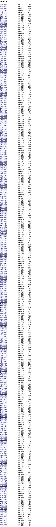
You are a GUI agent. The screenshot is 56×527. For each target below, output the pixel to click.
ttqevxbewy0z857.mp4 (3, 419)
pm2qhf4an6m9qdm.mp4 (3, 357)
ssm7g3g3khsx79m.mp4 (3, 396)
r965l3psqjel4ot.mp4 (3, 375)
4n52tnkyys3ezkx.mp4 (3, 73)
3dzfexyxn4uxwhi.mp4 (3, 53)
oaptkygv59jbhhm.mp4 (3, 335)
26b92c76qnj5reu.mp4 (3, 36)
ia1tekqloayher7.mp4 (3, 258)
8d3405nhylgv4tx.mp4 (3, 128)
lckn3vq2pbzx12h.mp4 (3, 304)
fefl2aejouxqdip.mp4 (3, 209)
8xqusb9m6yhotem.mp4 (3, 134)
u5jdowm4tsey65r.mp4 (3, 424)
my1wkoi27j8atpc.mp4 (3, 319)
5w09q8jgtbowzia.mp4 (3, 91)
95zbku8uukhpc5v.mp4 (3, 138)
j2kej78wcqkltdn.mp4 (3, 266)
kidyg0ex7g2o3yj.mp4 (3, 289)
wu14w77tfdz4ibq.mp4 (3, 468)
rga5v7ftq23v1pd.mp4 (3, 377)
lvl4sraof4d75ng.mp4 (3, 309)
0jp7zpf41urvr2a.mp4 (3, 10)
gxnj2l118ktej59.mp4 (3, 236)
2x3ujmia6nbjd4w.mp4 (3, 46)
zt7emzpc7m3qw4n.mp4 (3, 523)
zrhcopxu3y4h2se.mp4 (3, 522)
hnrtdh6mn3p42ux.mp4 (3, 249)
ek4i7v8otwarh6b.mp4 (3, 198)
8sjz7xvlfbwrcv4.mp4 (3, 133)
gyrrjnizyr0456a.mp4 (3, 237)
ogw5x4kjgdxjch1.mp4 (3, 338)
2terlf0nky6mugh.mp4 (3, 45)
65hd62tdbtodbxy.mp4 (3, 96)
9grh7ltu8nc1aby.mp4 (3, 141)
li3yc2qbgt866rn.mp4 (3, 305)
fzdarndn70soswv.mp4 (3, 217)
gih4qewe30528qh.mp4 (3, 227)
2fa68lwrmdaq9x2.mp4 (3, 41)
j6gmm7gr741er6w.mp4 (3, 267)
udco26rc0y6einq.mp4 (3, 427)
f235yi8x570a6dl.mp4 (3, 206)
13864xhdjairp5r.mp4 (3, 17)
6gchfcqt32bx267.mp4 (3, 101)
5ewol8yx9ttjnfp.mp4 (3, 83)
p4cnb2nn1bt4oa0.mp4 (3, 352)
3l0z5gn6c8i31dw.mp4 (3, 56)
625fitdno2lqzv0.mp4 (3, 93)
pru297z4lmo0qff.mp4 (3, 359)
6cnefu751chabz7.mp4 (3, 100)
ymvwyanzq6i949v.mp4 (3, 501)
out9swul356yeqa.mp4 (3, 348)
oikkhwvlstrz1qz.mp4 (3, 339)
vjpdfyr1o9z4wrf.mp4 (3, 445)
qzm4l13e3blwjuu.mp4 (3, 370)
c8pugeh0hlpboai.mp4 (3, 167)
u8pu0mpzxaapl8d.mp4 (3, 425)
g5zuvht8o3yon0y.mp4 (3, 221)
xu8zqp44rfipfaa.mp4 (3, 488)
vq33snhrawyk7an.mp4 (3, 449)
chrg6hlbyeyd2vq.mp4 (3, 171)
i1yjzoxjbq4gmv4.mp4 (3, 255)
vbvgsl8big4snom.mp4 (3, 444)
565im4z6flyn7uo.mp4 (3, 79)
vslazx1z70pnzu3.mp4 (3, 451)
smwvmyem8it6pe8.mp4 (3, 395)
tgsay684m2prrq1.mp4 (3, 413)
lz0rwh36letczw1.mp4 (3, 310)
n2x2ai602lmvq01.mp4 (3, 321)
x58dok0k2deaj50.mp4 (3, 476)
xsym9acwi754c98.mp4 (3, 487)
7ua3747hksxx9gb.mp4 (3, 121)
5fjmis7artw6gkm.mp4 (3, 84)
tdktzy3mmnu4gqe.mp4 (3, 411)
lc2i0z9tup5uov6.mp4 (3, 303)
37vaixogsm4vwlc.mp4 (3, 51)
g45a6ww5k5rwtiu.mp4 (3, 219)
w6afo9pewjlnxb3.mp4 (3, 453)
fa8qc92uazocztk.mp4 (3, 207)
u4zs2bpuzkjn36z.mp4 (3, 423)
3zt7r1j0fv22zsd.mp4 (3, 64)
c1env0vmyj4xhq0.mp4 (3, 162)
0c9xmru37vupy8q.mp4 (3, 9)
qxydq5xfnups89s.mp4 (3, 368)
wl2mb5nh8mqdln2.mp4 (3, 462)
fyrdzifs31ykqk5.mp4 (3, 216)
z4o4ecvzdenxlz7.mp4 (3, 511)
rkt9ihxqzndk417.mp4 (3, 380)
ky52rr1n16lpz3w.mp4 (3, 302)
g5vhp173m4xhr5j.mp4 (3, 220)
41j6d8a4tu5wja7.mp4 (3, 66)
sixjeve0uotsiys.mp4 (3, 392)
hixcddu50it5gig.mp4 (3, 247)
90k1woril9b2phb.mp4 (3, 136)
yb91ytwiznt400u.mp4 (3, 495)
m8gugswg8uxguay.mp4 (3, 313)
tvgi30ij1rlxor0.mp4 (3, 420)
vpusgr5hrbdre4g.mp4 (3, 448)
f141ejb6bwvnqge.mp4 (3, 204)
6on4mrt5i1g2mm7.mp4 (3, 105)
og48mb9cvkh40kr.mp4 (3, 337)
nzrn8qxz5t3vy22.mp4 (3, 331)
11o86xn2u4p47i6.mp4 (3, 16)
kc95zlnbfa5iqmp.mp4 (3, 285)
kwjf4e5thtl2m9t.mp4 (3, 299)
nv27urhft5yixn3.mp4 (3, 329)
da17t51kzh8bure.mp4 (3, 182)
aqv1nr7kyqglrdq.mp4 (3, 150)
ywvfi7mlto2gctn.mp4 (3, 508)
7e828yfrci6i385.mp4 (3, 116)
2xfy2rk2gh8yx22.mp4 (3, 47)
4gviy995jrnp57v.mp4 (3, 71)
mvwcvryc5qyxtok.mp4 (3, 318)
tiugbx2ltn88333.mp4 (3, 414)
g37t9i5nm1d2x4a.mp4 (3, 218)
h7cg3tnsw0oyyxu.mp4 (3, 241)
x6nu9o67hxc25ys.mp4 (3, 478)
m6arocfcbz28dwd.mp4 (3, 312)
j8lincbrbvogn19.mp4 (3, 268)
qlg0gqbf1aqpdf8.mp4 (3, 364)
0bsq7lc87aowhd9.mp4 (3, 8)
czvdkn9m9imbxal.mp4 (3, 177)
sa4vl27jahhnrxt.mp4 (3, 388)
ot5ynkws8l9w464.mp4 (3, 346)
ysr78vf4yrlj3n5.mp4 (3, 504)
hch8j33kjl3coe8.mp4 (3, 245)
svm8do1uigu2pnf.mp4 (3, 401)
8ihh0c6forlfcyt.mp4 (3, 130)
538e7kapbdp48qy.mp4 (3, 78)
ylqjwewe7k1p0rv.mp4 (3, 500)
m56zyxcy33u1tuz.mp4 (3, 311)
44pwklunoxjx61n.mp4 (3, 67)
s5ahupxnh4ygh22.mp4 (3, 384)
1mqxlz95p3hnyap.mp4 (3, 28)
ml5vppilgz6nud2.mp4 (3, 316)
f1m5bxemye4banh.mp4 (3, 205)
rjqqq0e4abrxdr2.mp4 (3, 379)
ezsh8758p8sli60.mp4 (3, 203)
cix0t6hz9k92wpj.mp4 (3, 172)
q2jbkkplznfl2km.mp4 (3, 360)
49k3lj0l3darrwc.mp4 (3, 69)
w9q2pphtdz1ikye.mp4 (3, 455)
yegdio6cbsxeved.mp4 (3, 496)
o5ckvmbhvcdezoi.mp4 (3, 333)
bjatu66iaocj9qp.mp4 (3, 157)
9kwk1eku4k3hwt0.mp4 (3, 142)
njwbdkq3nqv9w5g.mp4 (3, 326)
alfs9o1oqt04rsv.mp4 (3, 147)
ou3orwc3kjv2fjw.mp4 (3, 347)
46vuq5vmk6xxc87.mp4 (3, 68)
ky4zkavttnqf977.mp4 (3, 301)
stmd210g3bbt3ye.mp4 (3, 398)
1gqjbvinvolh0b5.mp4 (3, 24)
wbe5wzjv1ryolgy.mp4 (3, 457)
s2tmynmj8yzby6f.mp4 (3, 383)
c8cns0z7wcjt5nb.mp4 (3, 166)
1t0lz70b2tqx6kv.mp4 (3, 32)
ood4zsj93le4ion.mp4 (3, 343)
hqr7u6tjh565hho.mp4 (3, 251)
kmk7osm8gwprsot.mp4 (3, 293)
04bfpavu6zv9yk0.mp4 (3, 4)
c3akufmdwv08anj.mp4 (3, 164)
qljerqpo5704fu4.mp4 (3, 365)
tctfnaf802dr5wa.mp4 (3, 410)
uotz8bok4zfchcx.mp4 (3, 435)
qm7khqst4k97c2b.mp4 (3, 366)
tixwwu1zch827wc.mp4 (3, 415)
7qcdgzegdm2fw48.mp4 (3, 120)
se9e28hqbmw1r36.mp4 (3, 389)
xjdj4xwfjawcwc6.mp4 (3, 482)
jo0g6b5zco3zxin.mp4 (3, 276)
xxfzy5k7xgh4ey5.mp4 (3, 489)
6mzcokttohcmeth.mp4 (3, 104)
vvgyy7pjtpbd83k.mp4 (3, 452)
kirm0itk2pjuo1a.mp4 (3, 290)
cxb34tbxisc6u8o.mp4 (3, 176)
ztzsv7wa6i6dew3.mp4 (3, 524)
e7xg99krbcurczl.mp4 (3, 193)
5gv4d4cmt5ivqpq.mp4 (3, 86)
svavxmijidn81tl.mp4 (3, 400)
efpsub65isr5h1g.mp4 (3, 196)
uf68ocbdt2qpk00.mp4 (3, 429)
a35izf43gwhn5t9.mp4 (3, 143)
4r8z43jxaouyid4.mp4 (3, 75)
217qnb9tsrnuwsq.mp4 (3, 33)
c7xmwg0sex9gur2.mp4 (3, 165)
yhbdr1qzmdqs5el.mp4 (3, 498)
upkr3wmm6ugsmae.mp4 (3, 436)
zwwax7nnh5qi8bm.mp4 (3, 525)
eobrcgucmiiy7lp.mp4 (3, 200)
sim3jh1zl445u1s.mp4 (3, 391)
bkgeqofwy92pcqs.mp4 (3, 158)
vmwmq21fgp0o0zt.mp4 (3, 447)
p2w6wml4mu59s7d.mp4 (3, 351)
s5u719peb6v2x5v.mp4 (3, 385)
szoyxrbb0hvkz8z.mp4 (3, 403)
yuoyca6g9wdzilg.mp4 (3, 506)
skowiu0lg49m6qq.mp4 (3, 393)
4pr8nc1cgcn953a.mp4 (3, 74)
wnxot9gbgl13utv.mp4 (3, 464)
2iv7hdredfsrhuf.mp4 (3, 43)
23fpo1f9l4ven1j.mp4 (3, 34)
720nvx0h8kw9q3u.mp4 (3, 109)
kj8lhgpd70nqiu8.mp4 (3, 291)
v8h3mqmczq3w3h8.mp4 (3, 443)
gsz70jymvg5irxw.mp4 (3, 232)
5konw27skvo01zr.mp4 (3, 89)
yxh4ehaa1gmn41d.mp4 (3, 509)
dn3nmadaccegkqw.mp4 (3, 188)
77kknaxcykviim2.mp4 (3, 111)
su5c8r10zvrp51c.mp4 (3, 399)
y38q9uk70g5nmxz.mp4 (3, 492)
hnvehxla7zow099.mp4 (3, 250)
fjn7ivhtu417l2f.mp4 (3, 211)
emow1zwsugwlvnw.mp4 (3, 199)
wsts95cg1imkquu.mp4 (3, 467)
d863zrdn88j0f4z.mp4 (3, 180)
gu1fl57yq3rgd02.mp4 (3, 233)
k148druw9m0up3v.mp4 (3, 282)
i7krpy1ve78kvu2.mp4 (3, 257)
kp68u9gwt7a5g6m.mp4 (3, 297)
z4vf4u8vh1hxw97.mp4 (3, 512)
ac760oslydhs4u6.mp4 (3, 146)
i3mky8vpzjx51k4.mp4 (3, 256)
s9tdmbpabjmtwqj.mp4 (3, 387)
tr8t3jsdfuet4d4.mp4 (3, 418)
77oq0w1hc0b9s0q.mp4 (3, 112)
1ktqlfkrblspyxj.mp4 (3, 27)
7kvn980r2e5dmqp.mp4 (3, 117)
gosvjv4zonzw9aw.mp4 (3, 231)
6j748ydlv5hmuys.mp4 (3, 102)
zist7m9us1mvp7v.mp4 (3, 517)
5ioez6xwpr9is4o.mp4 (3, 87)
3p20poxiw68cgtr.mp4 (3, 59)
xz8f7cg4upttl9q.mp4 (3, 490)
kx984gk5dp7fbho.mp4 (3, 300)
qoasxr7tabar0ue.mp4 (3, 367)
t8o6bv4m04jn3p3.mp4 (3, 407)
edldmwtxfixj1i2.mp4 (3, 195)
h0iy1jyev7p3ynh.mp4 (3, 239)
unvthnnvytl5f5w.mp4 (3, 434)
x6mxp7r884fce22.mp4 (3, 477)
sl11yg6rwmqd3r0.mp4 (3, 394)
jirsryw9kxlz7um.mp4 (3, 274)
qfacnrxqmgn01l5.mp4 (3, 363)
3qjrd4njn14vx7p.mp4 (3, 61)
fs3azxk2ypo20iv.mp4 (3, 213)
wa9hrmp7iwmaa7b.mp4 (3, 456)
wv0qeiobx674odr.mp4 (3, 469)
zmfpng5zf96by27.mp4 (3, 520)
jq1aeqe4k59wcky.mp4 (3, 277)
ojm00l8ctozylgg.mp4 (3, 340)
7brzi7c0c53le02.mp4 (3, 114)
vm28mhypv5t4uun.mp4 (3, 446)
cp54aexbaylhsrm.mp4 (3, 174)
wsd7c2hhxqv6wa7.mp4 (3, 466)
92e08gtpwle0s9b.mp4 (3, 137)
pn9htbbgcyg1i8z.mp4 (3, 358)
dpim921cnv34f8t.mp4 (3, 190)
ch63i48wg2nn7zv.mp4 (3, 170)
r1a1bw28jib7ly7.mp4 (3, 372)
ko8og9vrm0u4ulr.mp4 (3, 295)
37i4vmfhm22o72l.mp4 (3, 50)
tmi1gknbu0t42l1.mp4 (3, 417)
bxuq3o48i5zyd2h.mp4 (3, 161)
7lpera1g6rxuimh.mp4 (3, 118)
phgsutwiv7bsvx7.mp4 (3, 355)
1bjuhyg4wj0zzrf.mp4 (3, 21)
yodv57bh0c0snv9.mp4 (3, 502)
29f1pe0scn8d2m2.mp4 (3, 37)
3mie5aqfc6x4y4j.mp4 (3, 57)
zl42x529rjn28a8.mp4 (3, 519)
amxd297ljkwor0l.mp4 (3, 148)
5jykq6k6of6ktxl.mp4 (3, 88)
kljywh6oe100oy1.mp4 (3, 292)
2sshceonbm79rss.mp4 (3, 44)
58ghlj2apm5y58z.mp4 (3, 80)
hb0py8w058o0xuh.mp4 (3, 243)
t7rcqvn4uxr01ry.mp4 (3, 406)
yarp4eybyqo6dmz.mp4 (3, 494)
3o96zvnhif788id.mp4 (3, 58)
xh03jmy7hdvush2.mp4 (3, 481)
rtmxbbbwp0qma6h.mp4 (3, 382)
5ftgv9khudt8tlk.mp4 (3, 85)
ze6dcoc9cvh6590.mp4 (3, 516)
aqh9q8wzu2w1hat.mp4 (3, 149)
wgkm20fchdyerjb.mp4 (3, 459)
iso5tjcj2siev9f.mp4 (3, 265)
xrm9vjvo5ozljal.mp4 (3, 486)
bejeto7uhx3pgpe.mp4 (3, 156)
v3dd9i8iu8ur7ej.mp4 (3, 441)
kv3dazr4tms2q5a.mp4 (3, 298)
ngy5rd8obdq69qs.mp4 (3, 325)
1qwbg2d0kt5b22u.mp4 (3, 30)
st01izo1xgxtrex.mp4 (3, 397)
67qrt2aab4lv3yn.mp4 (3, 97)
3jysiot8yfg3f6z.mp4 (3, 55)
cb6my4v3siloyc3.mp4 (3, 169)
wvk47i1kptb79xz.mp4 (3, 470)
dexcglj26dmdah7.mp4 (3, 184)
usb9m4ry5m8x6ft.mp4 (3, 437)
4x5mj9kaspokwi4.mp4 (3, 77)
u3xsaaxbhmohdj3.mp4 (3, 422)
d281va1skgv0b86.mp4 (3, 178)
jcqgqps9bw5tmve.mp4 (3, 271)
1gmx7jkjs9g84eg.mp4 (3, 23)
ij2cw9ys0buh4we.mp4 (3, 263)
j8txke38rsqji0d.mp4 (3, 269)
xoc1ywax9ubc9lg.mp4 (3, 483)
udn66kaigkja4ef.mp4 (3, 428)
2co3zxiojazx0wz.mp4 (3, 39)
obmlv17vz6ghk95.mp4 (3, 336)
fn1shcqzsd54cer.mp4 (3, 212)
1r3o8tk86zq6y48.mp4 (3, 31)
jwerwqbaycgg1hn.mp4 (3, 280)
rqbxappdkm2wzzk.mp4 (3, 381)
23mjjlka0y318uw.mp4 (3, 35)
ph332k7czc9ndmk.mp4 (3, 354)
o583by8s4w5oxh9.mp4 (3, 332)
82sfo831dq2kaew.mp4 (3, 123)
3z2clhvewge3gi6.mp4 (3, 63)
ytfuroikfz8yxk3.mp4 (3, 505)
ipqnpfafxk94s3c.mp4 (3, 264)
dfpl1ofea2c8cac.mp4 (3, 185)
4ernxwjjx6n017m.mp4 (3, 70)
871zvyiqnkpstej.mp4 (3, 124)
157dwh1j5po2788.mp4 (3, 18)
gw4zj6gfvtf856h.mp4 (3, 235)
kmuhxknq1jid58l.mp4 (3, 294)
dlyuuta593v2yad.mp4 (3, 187)
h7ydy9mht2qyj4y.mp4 (3, 242)
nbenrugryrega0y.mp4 (3, 322)
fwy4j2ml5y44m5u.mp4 (3, 215)
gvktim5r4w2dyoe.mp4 (3, 234)
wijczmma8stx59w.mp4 (3, 460)
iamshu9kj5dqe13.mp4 (3, 259)
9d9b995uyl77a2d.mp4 (3, 140)
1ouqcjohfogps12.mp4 (3, 29)
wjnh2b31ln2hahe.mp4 (3, 461)
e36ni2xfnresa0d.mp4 (3, 192)
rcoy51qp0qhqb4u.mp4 (3, 376)
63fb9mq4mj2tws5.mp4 (3, 94)
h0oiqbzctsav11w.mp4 (3, 240)
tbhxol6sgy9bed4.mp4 (3, 409)
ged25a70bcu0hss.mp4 (3, 225)
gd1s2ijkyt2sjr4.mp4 (3, 224)
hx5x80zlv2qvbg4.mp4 (3, 254)
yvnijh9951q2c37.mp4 (3, 507)
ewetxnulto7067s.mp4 (3, 202)
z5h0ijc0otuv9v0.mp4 (3, 513)
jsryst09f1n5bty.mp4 (3, 278)
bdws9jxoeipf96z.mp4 (3, 155)
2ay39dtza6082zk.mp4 (3, 38)
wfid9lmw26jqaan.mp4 (3, 458)
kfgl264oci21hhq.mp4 (3, 288)
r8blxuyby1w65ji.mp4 (3, 374)
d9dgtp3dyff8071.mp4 (3, 181)
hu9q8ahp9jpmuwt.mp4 (3, 253)
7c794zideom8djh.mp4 (3, 115)
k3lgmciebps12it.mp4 (3, 283)
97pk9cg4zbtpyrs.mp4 (3, 139)
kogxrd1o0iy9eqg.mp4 (3, 296)
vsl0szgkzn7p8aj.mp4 (3, 450)
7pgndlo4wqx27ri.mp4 (3, 119)
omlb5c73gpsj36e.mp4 (3, 341)
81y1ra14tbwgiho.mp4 (3, 122)
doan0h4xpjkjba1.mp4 (3, 189)
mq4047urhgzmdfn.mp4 (3, 317)
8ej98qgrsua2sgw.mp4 (3, 129)
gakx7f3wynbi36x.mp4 (3, 223)
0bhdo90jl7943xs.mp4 (3, 7)
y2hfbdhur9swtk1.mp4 (3, 491)
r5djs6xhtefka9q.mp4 (3, 373)
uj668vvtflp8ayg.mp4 (3, 432)
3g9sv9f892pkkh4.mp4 (3, 54)
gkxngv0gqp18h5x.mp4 (3, 228)
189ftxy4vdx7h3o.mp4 (3, 20)
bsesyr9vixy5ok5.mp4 (3, 160)
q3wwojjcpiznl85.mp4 (3, 361)
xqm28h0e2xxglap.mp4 (3, 485)
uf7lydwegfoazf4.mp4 (3, 430)
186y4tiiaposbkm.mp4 (3, 19)
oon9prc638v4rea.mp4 (3, 344)
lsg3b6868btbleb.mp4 (3, 307)
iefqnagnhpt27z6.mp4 (3, 260)
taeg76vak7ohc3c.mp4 (3, 408)
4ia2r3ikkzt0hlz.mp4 (3, 72)
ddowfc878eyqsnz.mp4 (3, 183)
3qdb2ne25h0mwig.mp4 (3, 60)
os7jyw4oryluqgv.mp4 (3, 345)
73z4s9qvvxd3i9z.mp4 (3, 110)
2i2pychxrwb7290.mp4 (3, 42)
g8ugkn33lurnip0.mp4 (3, 222)
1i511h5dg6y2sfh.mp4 (3, 26)
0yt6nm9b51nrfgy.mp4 (3, 15)
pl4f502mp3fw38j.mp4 (3, 356)
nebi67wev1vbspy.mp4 (3, 323)
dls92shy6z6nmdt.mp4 (3, 186)
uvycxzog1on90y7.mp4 (3, 440)
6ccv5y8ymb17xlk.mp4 (3, 99)
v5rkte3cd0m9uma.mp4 (3, 442)
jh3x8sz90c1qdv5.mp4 (3, 273)
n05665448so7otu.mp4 (3, 320)
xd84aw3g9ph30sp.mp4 (3, 480)
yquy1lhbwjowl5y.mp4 (3, 503)
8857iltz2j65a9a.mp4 (3, 125)
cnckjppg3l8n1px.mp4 (3, 173)
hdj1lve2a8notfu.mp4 (3, 246)
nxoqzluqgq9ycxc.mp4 (3, 330)
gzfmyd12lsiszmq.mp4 (3, 238)
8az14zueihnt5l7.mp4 (3, 127)
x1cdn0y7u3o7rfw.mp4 (3, 473)
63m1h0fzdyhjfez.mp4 (3, 95)
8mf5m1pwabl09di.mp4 (3, 131)
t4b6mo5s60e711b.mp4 (3, 404)
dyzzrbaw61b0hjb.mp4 (3, 191)
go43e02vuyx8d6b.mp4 (3, 230)
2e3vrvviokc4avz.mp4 (3, 40)
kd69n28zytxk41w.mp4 (3, 286)
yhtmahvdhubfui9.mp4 (3, 499)
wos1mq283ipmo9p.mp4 (3, 465)
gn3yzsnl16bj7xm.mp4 (3, 229)
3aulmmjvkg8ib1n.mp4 (3, 52)
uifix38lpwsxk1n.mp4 (3, 431)
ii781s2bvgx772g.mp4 (3, 262)
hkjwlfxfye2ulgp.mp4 (3, 248)
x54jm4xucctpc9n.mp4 (3, 475)
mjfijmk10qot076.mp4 (3, 315)
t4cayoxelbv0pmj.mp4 (3, 405)
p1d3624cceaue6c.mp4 (3, 350)
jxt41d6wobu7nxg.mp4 (3, 281)
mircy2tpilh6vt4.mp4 (3, 314)
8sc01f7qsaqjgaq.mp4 (3, 132)
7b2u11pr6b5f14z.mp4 (3, 113)
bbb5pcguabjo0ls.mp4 (3, 154)
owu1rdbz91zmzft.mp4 (3, 349)
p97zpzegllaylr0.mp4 (3, 353)
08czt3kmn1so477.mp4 (3, 6)
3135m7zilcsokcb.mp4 (3, 49)
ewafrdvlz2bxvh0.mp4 (3, 201)
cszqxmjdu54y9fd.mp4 (3, 175)
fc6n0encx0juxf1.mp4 (3, 208)
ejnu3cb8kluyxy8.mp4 (3, 197)
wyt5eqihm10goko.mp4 (3, 472)
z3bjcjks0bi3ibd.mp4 (3, 510)
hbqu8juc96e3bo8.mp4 (3, 244)
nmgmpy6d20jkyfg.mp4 (3, 327)
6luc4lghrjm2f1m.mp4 (3, 103)
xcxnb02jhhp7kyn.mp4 (3, 479)
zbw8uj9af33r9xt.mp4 (3, 514)
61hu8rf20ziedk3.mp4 (3, 92)
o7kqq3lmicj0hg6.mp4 (3, 334)
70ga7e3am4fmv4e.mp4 (3, 107)
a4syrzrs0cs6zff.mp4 (3, 144)
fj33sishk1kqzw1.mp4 (3, 210)
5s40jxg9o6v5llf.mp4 (3, 90)
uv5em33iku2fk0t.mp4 (3, 439)
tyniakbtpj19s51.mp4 (3, 421)
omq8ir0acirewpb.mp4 (3, 342)
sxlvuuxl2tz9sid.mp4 (3, 402)
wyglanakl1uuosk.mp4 (3, 471)
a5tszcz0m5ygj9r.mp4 (3, 145)
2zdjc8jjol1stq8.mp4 (3, 48)
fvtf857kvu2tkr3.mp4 (3, 214)
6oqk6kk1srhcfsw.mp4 (3, 106)
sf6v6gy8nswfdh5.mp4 (3, 390)
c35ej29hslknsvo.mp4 (3, 163)
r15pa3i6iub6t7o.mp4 (3, 371)
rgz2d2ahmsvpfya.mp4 (3, 378)
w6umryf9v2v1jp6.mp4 (3, 454)
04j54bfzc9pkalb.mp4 (3, 5)
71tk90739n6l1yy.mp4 (3, 108)
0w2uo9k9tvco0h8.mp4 (3, 13)
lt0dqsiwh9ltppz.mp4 (3, 308)
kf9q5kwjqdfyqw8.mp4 (3, 287)
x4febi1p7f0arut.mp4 (3, 474)
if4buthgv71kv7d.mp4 (3, 261)
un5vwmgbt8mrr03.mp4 (3, 433)
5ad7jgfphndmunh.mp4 (3, 81)
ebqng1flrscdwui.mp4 (3, 194)
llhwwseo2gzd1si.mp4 (3, 306)
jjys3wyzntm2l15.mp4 (3, 275)
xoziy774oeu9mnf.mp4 (3, 484)
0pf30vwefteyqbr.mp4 (3, 12)
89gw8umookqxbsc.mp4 (3, 126)
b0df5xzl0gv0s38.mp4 (3, 152)
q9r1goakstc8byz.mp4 (3, 362)
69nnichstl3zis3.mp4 (3, 98)
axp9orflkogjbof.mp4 (3, 151)
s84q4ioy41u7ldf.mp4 (3, 386)
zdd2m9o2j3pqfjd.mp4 (3, 515)
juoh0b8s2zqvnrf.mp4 (3, 279)
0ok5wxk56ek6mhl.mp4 (3, 11)
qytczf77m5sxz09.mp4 (3, 369)
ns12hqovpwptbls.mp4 (3, 328)
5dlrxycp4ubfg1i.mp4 (3, 82)
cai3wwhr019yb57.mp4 (3, 168)
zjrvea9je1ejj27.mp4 (3, 518)
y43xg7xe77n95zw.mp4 (3, 493)
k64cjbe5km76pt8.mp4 (3, 284)
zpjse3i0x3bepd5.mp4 (3, 521)
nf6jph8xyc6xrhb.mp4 (3, 324)
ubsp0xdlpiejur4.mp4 (3, 426)
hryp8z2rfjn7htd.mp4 (3, 252)
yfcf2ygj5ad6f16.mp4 (3, 497)
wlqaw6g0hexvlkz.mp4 (3, 463)
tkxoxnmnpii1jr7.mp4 (3, 416)
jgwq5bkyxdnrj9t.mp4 (3, 272)
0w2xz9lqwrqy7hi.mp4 (3, 14)
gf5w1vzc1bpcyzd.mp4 (3, 226)
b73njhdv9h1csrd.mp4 (3, 153)
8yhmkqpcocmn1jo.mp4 (3, 135)
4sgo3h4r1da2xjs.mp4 (3, 76)
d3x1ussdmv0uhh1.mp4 (3, 179)
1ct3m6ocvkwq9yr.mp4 (3, 22)
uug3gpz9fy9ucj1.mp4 (3, 438)
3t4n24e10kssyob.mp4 (3, 62)
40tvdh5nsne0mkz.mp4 (3, 65)
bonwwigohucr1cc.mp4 (3, 159)
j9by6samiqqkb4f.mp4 (3, 270)
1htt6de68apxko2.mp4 (3, 25)
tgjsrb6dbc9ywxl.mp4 (3, 412)
